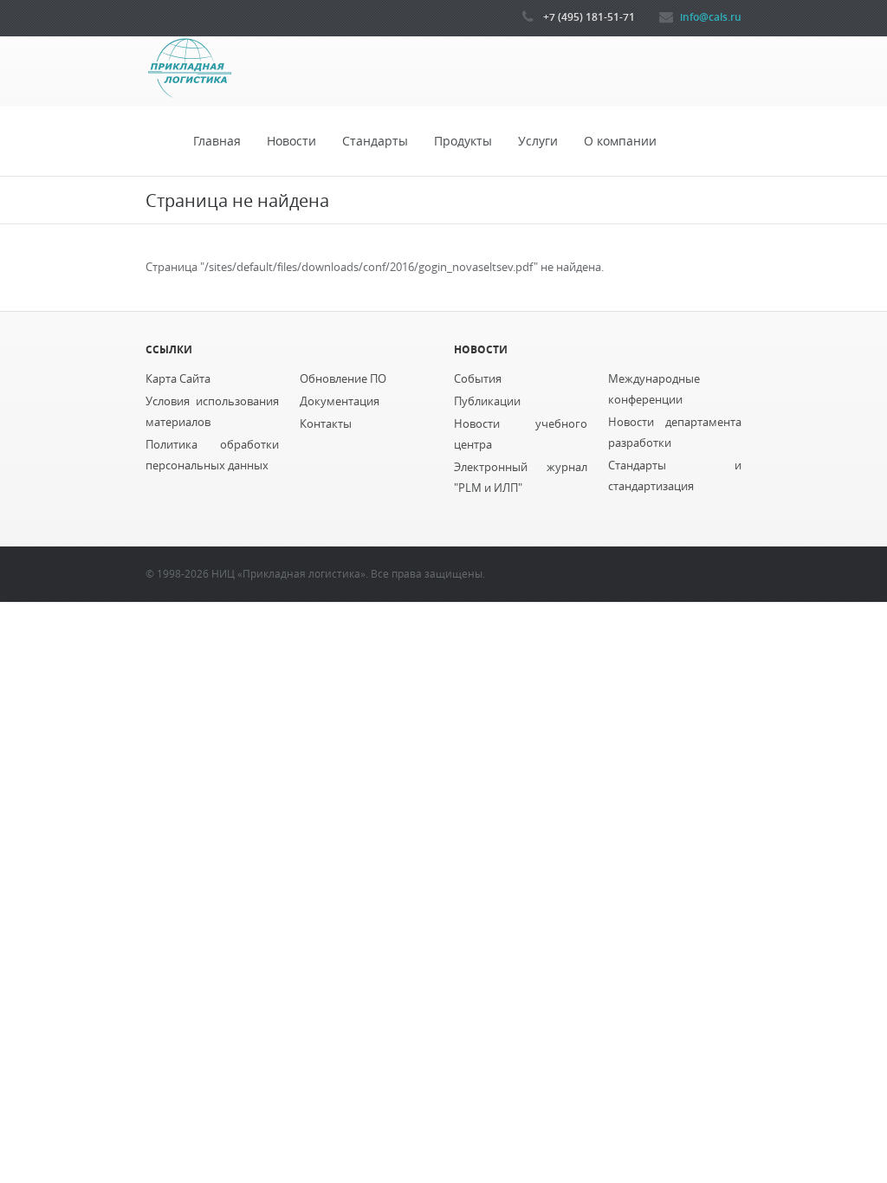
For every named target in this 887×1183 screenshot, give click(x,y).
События (478, 379)
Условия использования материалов (212, 412)
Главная (217, 141)
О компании (620, 141)
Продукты (463, 141)
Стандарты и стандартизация (674, 476)
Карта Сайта (178, 379)
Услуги (538, 141)
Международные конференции (654, 389)
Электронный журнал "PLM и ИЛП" (520, 477)
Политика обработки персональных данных (212, 455)
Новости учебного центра (520, 434)
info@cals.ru (710, 16)
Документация (339, 401)
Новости (291, 141)
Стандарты (375, 141)
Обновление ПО (343, 379)
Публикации (487, 401)
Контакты (326, 424)
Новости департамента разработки (674, 432)
